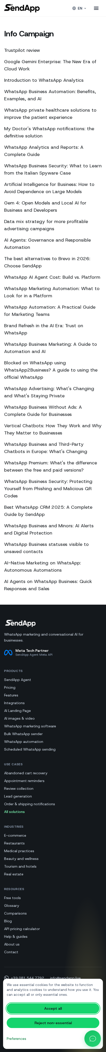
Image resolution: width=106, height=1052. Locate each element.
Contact (11, 952)
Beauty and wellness (21, 858)
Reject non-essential (53, 1023)
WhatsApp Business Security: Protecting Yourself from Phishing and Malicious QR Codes (48, 488)
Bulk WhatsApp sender (23, 734)
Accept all (53, 1008)
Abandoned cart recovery (25, 773)
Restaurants (14, 843)
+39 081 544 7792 (27, 978)
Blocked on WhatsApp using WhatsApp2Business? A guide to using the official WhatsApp (51, 370)
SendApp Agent (17, 679)
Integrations (14, 703)
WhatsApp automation (23, 741)
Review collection (18, 788)
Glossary (11, 905)
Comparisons (15, 913)
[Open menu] (96, 8)
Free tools (12, 897)
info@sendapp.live (65, 978)
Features (11, 695)
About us (12, 944)
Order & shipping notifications (29, 804)
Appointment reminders (24, 780)
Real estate (13, 874)
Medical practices (19, 851)
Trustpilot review (22, 50)
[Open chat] (92, 1038)
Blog (8, 921)
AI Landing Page (17, 710)
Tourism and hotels (20, 866)
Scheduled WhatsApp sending (30, 749)
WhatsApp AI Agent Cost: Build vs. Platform (52, 277)
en (80, 8)
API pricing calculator (22, 928)
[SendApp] (22, 8)
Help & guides (16, 936)
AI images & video (19, 718)
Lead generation (18, 796)
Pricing (9, 687)
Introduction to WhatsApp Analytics (44, 80)
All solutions (14, 811)
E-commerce (15, 835)
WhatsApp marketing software (30, 726)
